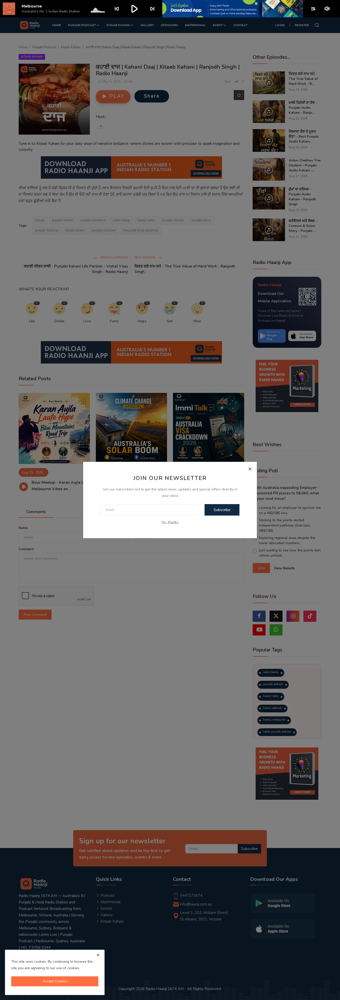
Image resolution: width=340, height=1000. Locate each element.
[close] (98, 955)
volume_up (327, 8)
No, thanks (170, 522)
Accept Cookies (55, 981)
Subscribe (222, 510)
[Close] (250, 468)
